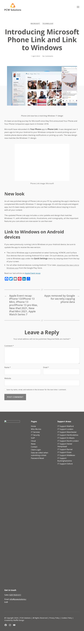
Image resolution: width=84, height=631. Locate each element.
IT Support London (65, 429)
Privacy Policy (54, 618)
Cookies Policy (66, 618)
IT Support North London (68, 441)
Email (46, 367)
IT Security (35, 435)
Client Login (36, 450)
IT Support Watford (65, 426)
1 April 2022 (35, 56)
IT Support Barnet (65, 449)
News (33, 444)
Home (33, 426)
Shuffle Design (18, 620)
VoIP (33, 438)
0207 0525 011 (15, 595)
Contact (34, 447)
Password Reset (37, 458)
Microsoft (35, 23)
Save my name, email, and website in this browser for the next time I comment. (36, 390)
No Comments (47, 56)
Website (7, 378)
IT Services (35, 432)
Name (7, 367)
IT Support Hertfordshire (67, 435)
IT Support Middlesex (66, 455)
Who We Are (36, 429)
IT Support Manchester (67, 432)
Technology (47, 23)
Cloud (33, 441)
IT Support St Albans (65, 438)
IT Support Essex (64, 452)
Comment (9, 346)
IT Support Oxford (65, 464)
